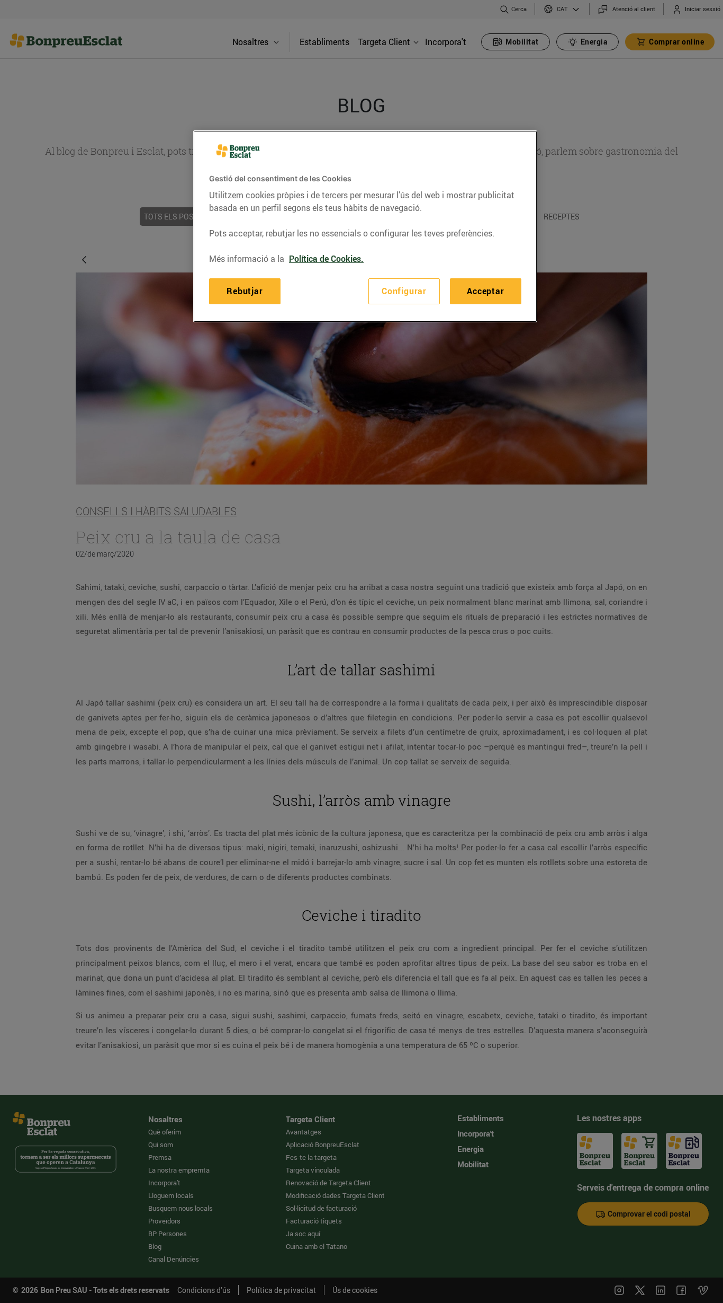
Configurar (404, 291)
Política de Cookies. (326, 259)
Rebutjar (245, 291)
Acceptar (485, 291)
